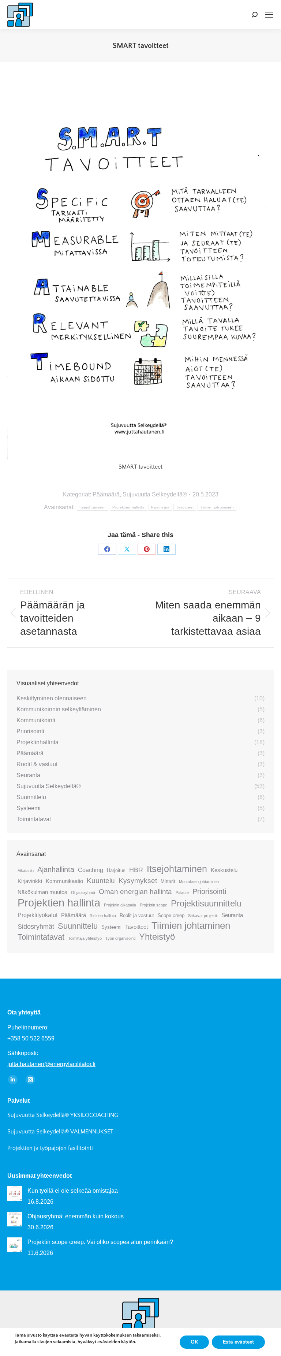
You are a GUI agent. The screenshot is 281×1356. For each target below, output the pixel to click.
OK (194, 1341)
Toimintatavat (41, 937)
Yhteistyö (157, 937)
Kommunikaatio (64, 881)
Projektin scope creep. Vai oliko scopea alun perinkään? (100, 1242)
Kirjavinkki (30, 881)
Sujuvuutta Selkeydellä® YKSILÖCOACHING (62, 1115)
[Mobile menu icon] (269, 14)
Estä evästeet (238, 1341)
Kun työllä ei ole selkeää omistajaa (72, 1191)
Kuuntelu (101, 880)
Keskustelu (224, 870)
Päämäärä (106, 494)
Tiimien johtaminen (216, 507)
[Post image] (14, 1193)
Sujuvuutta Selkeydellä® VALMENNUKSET (60, 1131)
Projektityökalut (37, 915)
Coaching (90, 870)
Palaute (182, 892)
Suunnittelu (78, 926)
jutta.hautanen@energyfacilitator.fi (51, 1064)
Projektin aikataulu (120, 905)
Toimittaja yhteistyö (85, 938)
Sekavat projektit (203, 915)
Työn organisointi (120, 938)
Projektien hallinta (128, 507)
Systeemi (111, 927)
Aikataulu (26, 870)
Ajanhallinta (55, 869)
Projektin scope (153, 905)
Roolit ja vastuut (137, 915)
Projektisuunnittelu (206, 903)
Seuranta (232, 915)
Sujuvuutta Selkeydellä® (155, 494)
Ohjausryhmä (83, 892)
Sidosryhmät (36, 926)
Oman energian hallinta (135, 891)
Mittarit (168, 881)
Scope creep (171, 915)
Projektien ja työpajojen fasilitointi (50, 1148)
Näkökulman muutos (42, 892)
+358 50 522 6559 (31, 1038)
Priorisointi (209, 891)
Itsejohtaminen (92, 507)
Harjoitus (116, 870)
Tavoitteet (185, 507)
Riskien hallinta (103, 915)
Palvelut (18, 1101)
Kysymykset (138, 880)
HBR (136, 869)
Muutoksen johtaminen (199, 881)
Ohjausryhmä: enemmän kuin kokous (75, 1216)
